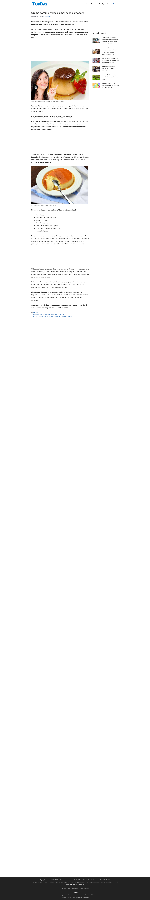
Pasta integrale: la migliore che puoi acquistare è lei (48, 314)
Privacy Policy (71, 897)
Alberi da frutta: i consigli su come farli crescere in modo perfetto (110, 77)
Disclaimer (79, 897)
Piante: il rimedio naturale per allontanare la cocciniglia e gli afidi (52, 316)
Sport (108, 4)
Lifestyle (115, 4)
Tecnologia (102, 4)
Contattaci (86, 888)
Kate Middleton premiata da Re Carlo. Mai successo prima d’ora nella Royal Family (110, 60)
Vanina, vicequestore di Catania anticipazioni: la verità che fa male (109, 69)
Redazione (86, 897)
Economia (94, 4)
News (87, 4)
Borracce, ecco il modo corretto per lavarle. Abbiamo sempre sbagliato (110, 85)
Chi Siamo (63, 897)
